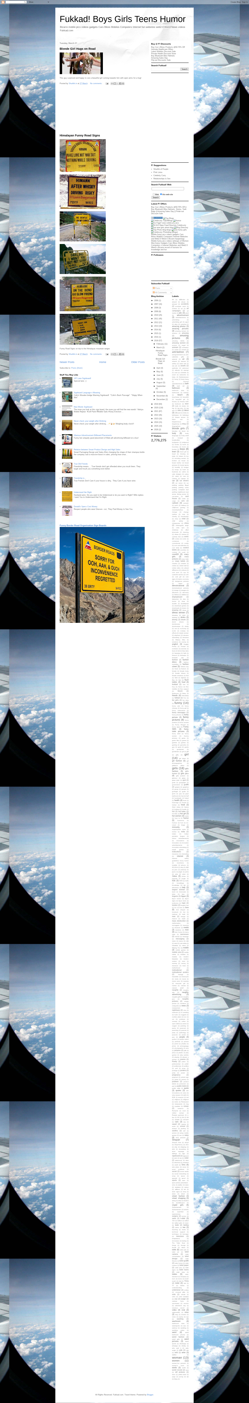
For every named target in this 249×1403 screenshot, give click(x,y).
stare (187, 1185)
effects (174, 633)
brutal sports (184, 465)
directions (175, 592)
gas (173, 747)
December (161, 399)
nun (185, 1017)
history (186, 807)
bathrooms (175, 392)
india (183, 832)
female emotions (177, 675)
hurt (181, 823)
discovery (185, 592)
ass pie (174, 366)
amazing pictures (180, 328)
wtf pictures (180, 1372)
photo (174, 1046)
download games (180, 606)
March (159, 347)
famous (174, 655)
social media (184, 1171)
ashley (174, 363)
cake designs (176, 474)
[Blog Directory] (181, 227)
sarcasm (186, 1119)
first (180, 680)
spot (183, 1180)
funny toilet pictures (180, 730)
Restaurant (185, 1102)
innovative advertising (179, 847)
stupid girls (178, 1205)
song (173, 1176)
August (159, 382)
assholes (175, 368)
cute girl (178, 577)
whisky (184, 1346)
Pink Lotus (157, 172)
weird (174, 1332)
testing (184, 1241)
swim (174, 1218)
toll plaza (183, 1276)
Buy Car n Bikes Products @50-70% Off (168, 47)
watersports (176, 1326)
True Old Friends (81, 464)
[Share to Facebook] (120, 83)
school (182, 1126)
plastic (181, 1052)
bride (173, 456)
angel (183, 345)
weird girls (176, 1339)
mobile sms (176, 952)
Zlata (176, 1379)
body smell (185, 435)
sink (175, 1158)
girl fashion (177, 761)
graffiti (186, 785)
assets (183, 366)
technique (175, 1234)
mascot (174, 918)
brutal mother (176, 463)
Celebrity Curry (159, 175)
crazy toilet (185, 559)
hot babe (182, 811)
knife (187, 881)
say (184, 1122)
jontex (184, 876)
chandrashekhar (177, 510)
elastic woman (184, 633)
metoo (181, 941)
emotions (175, 642)
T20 (173, 1220)
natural (183, 985)
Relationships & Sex (161, 179)
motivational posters (180, 972)
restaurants (178, 1104)
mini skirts (183, 943)
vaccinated (175, 1303)
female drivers (180, 673)
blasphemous (176, 422)
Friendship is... (80, 478)
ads (180, 313)
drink (183, 615)
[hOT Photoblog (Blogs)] (164, 232)
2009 (156, 311)
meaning (186, 925)
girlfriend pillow (178, 765)
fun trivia (186, 700)
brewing (182, 454)
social (174, 1171)
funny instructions (178, 710)
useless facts (178, 1301)
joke (176, 874)
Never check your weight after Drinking (90, 421)
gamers (174, 742)
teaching (175, 1229)
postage (175, 1070)
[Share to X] (117, 83)
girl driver (182, 758)
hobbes (176, 809)
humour (174, 823)
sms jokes (175, 1167)
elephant (177, 635)
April (158, 368)
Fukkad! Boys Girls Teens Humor (123, 19)
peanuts (175, 1035)
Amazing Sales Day (159, 58)
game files (175, 740)
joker (184, 874)
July (158, 379)
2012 (156, 322)
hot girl (183, 813)
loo (176, 907)
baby (173, 377)
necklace (183, 1003)
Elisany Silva (180, 640)
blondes (174, 431)
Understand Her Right (83, 492)
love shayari (180, 910)
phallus (183, 1043)
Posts (157, 288)
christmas (175, 530)
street (183, 1194)
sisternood (178, 1160)
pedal (184, 1035)
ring (187, 1104)
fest (187, 675)
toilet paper (184, 1265)
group (176, 789)
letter (173, 894)
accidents (185, 304)
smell (176, 1165)
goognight (182, 782)
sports (174, 1180)
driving (174, 620)
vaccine (186, 1303)
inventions (180, 863)
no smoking (185, 1012)
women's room (178, 1365)
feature (183, 669)
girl (186, 754)
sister (186, 1158)
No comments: (96, 83)
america (174, 333)
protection (182, 1084)
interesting (185, 854)
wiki (187, 1350)
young (181, 1376)
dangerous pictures (182, 581)
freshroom (175, 693)
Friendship (185, 695)
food (183, 682)
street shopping (178, 1198)
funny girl (183, 708)
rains (184, 1093)
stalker (180, 1185)
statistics (178, 1187)
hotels (187, 816)
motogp (180, 974)
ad (182, 308)
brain (174, 452)
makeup (174, 914)
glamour (174, 778)
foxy (173, 687)
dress (184, 610)
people (182, 1037)
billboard (178, 413)
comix (184, 539)
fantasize (183, 655)
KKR (180, 881)
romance (180, 1108)
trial (180, 1281)
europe (183, 646)
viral (183, 1310)
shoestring (182, 1149)
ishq (182, 867)
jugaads (174, 878)
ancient (174, 345)
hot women (176, 816)
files (173, 680)
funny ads (176, 706)
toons (180, 1279)
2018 (156, 340)
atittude (177, 370)
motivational (177, 970)
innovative (175, 843)
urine (173, 1296)
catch (176, 505)
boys (182, 449)
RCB (173, 1097)
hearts (184, 802)
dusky (187, 626)
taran (187, 1223)
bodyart (180, 438)
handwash (178, 798)
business (175, 472)
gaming (174, 745)
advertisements (181, 317)
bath (187, 383)
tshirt (177, 1283)
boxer (184, 447)
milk (187, 941)
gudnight (175, 791)
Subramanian (176, 1209)
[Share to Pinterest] (123, 83)
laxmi (173, 892)
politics (186, 1066)
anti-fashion (178, 352)
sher (187, 1144)
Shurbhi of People (160, 169)
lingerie (175, 896)
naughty (175, 990)
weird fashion (178, 1337)
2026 (156, 429)
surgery (175, 1216)
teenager (186, 1234)
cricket (174, 565)
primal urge (185, 1077)
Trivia (186, 1281)
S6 (183, 1117)
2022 (156, 415)
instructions (176, 852)
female (174, 671)
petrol (176, 1043)
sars (177, 1122)
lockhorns (175, 903)
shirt (173, 1149)
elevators (186, 637)
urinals (183, 1294)
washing (180, 1319)
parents (183, 1030)
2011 (156, 319)
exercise (183, 649)
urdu (174, 1294)
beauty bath (184, 401)
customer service (177, 574)
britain (181, 456)
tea (184, 1227)
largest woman (178, 889)
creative (183, 563)
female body (184, 671)
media (186, 927)
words (174, 1368)
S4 (178, 1117)
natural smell (177, 988)
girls (175, 768)
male (183, 914)
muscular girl (180, 983)
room (184, 1111)
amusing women (179, 343)
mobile (186, 948)
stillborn (177, 1189)
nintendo (175, 1012)
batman (186, 392)
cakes (187, 474)
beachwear (175, 397)
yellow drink (182, 1374)
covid (183, 552)
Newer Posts (67, 362)
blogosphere (176, 426)
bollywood (185, 442)
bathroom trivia (178, 390)
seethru (175, 1131)
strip (179, 1200)
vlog (176, 1314)
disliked (184, 594)
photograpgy (184, 1046)
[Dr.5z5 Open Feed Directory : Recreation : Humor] (168, 225)
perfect (174, 1039)
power (183, 1073)
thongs (183, 1245)
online (184, 1021)
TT (173, 1285)
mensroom (184, 934)
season (174, 1128)
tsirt (185, 1283)
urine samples (184, 1296)
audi (176, 372)
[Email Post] (107, 83)
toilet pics (178, 1267)
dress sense (178, 612)
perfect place (184, 1039)
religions (177, 1099)
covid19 (175, 554)
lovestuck (175, 912)
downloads (175, 608)
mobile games (181, 950)
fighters (183, 677)
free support (184, 689)
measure (177, 927)
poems (183, 1059)
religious (186, 1099)
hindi (183, 805)
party (173, 1032)
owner (184, 1023)
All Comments (161, 292)
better (184, 406)
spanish (174, 1178)
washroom (176, 1321)
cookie (186, 543)
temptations (176, 1238)
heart (184, 800)
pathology (182, 1032)
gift (188, 751)
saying (183, 1124)
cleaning (186, 532)
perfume (177, 1041)
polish (187, 1064)
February (160, 344)
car (173, 480)
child (183, 519)
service (174, 1133)
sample (177, 1119)
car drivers (184, 481)
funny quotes (184, 722)
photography (179, 1048)
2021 (156, 411)
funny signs (176, 727)
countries (183, 550)
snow (184, 1167)
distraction (175, 599)
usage (183, 1299)
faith (184, 653)
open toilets (176, 1023)
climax (177, 534)
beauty (174, 401)
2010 (156, 315)
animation (185, 347)
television (180, 1236)
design (176, 590)
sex (180, 1135)
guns (173, 793)
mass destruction (179, 921)
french (180, 691)
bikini (186, 410)
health (176, 800)
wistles (174, 1355)
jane (176, 869)
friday (184, 693)
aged (187, 322)
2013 (156, 326)
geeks (187, 747)
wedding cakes (178, 1330)
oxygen (174, 1026)
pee (173, 1037)
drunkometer (176, 626)
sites (187, 1160)
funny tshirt (176, 733)
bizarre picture (180, 417)
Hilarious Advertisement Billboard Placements (93, 435)
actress (174, 308)
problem (175, 1081)
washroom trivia (178, 1323)
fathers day (185, 666)
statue (186, 1187)
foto (184, 684)
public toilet (181, 1086)
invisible (174, 865)
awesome (183, 375)
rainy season (176, 1095)
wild (176, 1352)
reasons (180, 1097)
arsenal (174, 359)
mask (183, 918)
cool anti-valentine (180, 545)
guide (184, 791)
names (174, 985)
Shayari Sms (176, 1142)
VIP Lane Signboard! (82, 378)
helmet (174, 805)
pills (185, 1050)
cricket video (176, 568)
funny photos (176, 715)
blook (183, 431)
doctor (174, 601)
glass (183, 778)
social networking (180, 1174)
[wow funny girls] (179, 230)
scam (174, 1126)
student (186, 1200)
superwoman (176, 1214)
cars (183, 501)
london (175, 905)
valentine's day (180, 1305)
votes (174, 1317)
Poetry (174, 1061)
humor (186, 818)
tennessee (175, 1241)
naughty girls (176, 997)
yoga (173, 1376)
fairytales (177, 653)
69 (173, 299)
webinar (174, 1328)
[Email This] (112, 83)
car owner (179, 483)
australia (183, 372)
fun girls (175, 700)
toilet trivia (180, 1272)
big (173, 408)
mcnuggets (175, 925)
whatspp (175, 1346)
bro (187, 456)
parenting (175, 1030)
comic (186, 536)
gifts (177, 755)
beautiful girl (180, 399)
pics (187, 1048)
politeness (177, 1066)
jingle (180, 872)
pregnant (175, 1077)
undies (186, 1290)
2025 (156, 426)
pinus (174, 1052)
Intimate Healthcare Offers (162, 49)
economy (183, 628)
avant (174, 375)
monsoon (175, 965)
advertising (175, 320)
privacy (184, 1079)
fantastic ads (178, 657)
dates (180, 583)
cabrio (184, 472)
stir (185, 1189)
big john (180, 408)
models (174, 957)
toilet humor (179, 1263)
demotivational (178, 585)
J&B (187, 867)
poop (183, 1068)
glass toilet (175, 780)
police (184, 1061)
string (174, 1200)
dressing (175, 615)
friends (175, 695)
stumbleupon (180, 1203)
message (186, 936)
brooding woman (180, 458)
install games (178, 849)
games (183, 742)
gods (173, 782)
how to (177, 818)
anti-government (177, 354)
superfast (180, 1212)
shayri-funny (179, 1144)
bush (184, 469)
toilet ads (183, 1250)
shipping (183, 1147)
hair (182, 796)
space (183, 1176)
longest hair (185, 905)
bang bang (185, 379)
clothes (184, 534)
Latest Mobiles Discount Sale (163, 51)
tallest (187, 1220)
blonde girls (178, 428)
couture (174, 552)
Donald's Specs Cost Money (85, 506)
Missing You (176, 948)
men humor (178, 932)
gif (183, 751)
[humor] (177, 220)
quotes (178, 1090)
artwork (174, 361)
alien (176, 324)
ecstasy (182, 631)
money (183, 963)
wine (183, 1352)
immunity (176, 827)
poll (176, 1068)
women (176, 1360)
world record (177, 1370)
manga (183, 916)
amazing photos (179, 326)
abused (174, 304)
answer (184, 349)
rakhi (184, 1095)
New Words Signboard (83, 407)
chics (176, 519)
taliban (180, 1220)
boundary (175, 447)
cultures (183, 570)
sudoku (186, 1209)
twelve (182, 1285)
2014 (156, 330)
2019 (156, 404)
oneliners (182, 1019)
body (174, 433)
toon (173, 1279)
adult (187, 313)
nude (176, 1015)
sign (183, 1153)
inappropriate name (179, 829)
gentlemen (175, 751)
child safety (177, 521)
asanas (183, 361)
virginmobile (176, 1312)
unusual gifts (180, 1292)
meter (174, 941)
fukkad (177, 698)
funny (178, 702)
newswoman (176, 1008)
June (158, 375)
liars (183, 894)
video (174, 1310)
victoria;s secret (178, 1308)
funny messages (178, 712)
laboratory (175, 887)
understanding (177, 1287)
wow (187, 1370)
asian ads (183, 363)
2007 (156, 304)
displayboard (177, 597)
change (174, 512)
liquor (183, 896)
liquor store (182, 901)
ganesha (183, 745)
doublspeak (185, 603)
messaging (180, 939)
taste (177, 1225)
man (174, 916)
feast (176, 669)
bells (176, 406)
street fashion (178, 1196)
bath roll (180, 386)
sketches (177, 1162)
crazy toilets (180, 561)
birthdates (175, 415)
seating (183, 1128)
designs (183, 590)
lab (185, 885)
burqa (177, 469)
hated (187, 798)
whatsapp (183, 1343)
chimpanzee (176, 523)
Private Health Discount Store (163, 53)
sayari (174, 1124)
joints (187, 872)
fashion (175, 660)
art (183, 359)
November (161, 396)
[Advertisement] (102, 110)
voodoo (183, 1314)
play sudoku (184, 1055)
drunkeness (176, 624)
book (184, 444)
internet (180, 856)
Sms (183, 1165)
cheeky (174, 516)
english (175, 644)
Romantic (175, 1111)
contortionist (176, 543)
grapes (177, 787)
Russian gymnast (178, 1115)
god (184, 780)
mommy (174, 963)
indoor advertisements (180, 838)
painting (183, 1026)
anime (177, 349)
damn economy (183, 579)
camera (174, 478)
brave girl (183, 452)
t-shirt (182, 1218)
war (187, 1317)
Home (102, 362)
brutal (183, 460)
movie (184, 979)
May (158, 371)
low (184, 912)
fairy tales (185, 651)
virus (187, 1312)
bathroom (176, 388)
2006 (156, 300)
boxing (174, 449)
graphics (186, 787)
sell (184, 1131)
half (187, 796)
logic (184, 903)
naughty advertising (180, 993)
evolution (175, 649)
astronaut (185, 368)
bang (176, 379)
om (173, 1019)
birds (184, 413)
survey (184, 1216)
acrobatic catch (180, 306)
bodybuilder (176, 440)
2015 (156, 333)
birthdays (186, 415)
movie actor (176, 981)
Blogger (150, 1395)
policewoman (176, 1064)
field (176, 677)
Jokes (174, 876)
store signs (176, 1191)
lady (183, 887)
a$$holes (182, 299)
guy (180, 793)
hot (173, 811)
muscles (186, 981)
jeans (174, 872)
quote (186, 1088)
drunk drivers (178, 622)
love (187, 907)
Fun (185, 698)
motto (177, 979)
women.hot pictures (179, 1363)
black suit (177, 419)
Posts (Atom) (76, 368)
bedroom (178, 404)
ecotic (174, 631)
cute (187, 574)
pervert (186, 1041)
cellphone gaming (178, 507)
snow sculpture (178, 1169)
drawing (175, 610)
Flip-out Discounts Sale (161, 60)
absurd (174, 302)
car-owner (175, 496)
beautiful (186, 397)
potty (173, 1073)
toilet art (175, 1252)
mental (177, 936)
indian (174, 834)
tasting (186, 1225)
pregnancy (176, 1075)
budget (186, 467)
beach (180, 395)
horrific (184, 809)
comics (177, 539)
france (180, 687)
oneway (174, 1021)
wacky (181, 1317)
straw (174, 1194)
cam (184, 476)
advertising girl (177, 322)
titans (183, 1247)
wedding (183, 1328)
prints (176, 1079)
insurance (175, 854)
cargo (174, 501)
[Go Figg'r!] (165, 223)
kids (174, 881)
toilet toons (184, 1270)
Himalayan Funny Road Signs (80, 135)
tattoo (177, 1227)
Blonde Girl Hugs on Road (78, 48)
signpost (186, 1156)
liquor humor (176, 898)
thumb (174, 1247)
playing (177, 1057)
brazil (174, 454)
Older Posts (138, 362)
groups (184, 789)
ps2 (173, 1086)
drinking (174, 617)
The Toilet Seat (178, 1243)
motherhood (176, 968)
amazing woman (180, 331)
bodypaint (175, 442)
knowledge (175, 885)
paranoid (183, 1028)
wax (184, 1326)
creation (174, 563)
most (184, 965)
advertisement (183, 315)
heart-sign (175, 802)
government (176, 785)
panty (174, 1028)
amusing (185, 333)
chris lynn (180, 528)
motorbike (175, 976)
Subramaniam (176, 1207)
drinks (183, 617)
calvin (177, 476)
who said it (176, 1348)
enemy (184, 642)
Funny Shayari (180, 725)
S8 (188, 1117)
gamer (184, 740)
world (184, 1368)
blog (184, 424)
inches (174, 832)
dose (183, 601)
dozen (184, 608)
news (184, 1006)
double (174, 603)
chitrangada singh (182, 525)
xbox (173, 1374)
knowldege (180, 883)
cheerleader (185, 516)
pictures (177, 1050)
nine (184, 1010)
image (183, 825)
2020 (156, 408)
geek (179, 747)
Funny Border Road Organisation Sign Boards (83, 525)
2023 (156, 418)
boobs (177, 444)
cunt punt (175, 572)
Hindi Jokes (176, 807)
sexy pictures (180, 1137)
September (161, 386)
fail (179, 651)
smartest (186, 1162)
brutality (177, 467)
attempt (186, 370)
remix (176, 1102)
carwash (186, 503)
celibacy (183, 505)
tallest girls (178, 1223)
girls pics (185, 773)
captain (183, 478)
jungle (184, 878)
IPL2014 (175, 867)
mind (175, 943)
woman (177, 1357)
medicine (178, 930)
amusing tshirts (178, 341)
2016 (156, 337)
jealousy (183, 869)
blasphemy (175, 424)
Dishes (176, 594)
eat (176, 628)
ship (176, 1147)
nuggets (183, 1015)
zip (188, 1376)
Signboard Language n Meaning (87, 393)
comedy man (176, 536)
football (175, 684)
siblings (174, 1153)
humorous (180, 820)
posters (183, 1070)
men (187, 930)
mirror (184, 945)
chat (183, 514)
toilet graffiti (184, 1261)
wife (180, 1350)
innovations (180, 840)
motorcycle (185, 976)
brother (174, 460)
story (184, 1191)
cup (184, 572)
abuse (183, 302)
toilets (174, 1274)
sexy (187, 1135)
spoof (183, 1178)
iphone (183, 865)
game (183, 738)
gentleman (180, 749)
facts (173, 651)
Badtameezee (184, 377)
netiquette (175, 1006)
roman (186, 1106)
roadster (177, 1106)
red (187, 1097)
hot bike (174, 813)
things (174, 1245)
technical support (178, 1232)
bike (179, 410)
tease (184, 1229)
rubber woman (178, 1113)
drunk (183, 620)
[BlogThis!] (114, 83)
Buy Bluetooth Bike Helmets (163, 56)
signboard (176, 1156)
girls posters (180, 776)
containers (175, 541)
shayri (187, 1142)
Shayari (176, 1140)
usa (176, 1299)
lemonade (182, 892)
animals (175, 347)
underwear (176, 1290)
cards (183, 498)
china (186, 523)
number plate (176, 1017)
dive (184, 599)
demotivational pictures (180, 588)
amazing (183, 324)
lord (181, 907)
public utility (176, 1088)
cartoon (175, 503)
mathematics (176, 923)
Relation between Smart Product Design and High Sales (97, 449)
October (160, 392)
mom (183, 961)
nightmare (176, 1010)
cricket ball (182, 565)
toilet (174, 1250)
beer (187, 404)
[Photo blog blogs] (161, 230)
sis (181, 1158)
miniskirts (175, 945)
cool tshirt (175, 548)
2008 (156, 308)
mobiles (182, 954)
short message (178, 1151)
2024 (156, 422)
